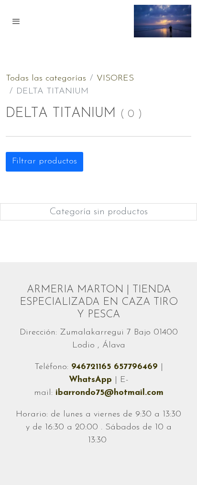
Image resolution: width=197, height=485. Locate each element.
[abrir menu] (16, 21)
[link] (162, 21)
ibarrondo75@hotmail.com (109, 393)
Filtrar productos (44, 161)
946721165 (92, 367)
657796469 (137, 367)
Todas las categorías (46, 78)
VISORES (115, 78)
